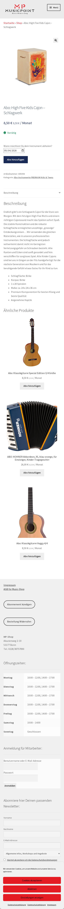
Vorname (8, 817)
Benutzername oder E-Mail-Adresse (22, 760)
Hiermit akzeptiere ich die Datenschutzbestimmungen (32, 860)
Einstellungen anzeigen (32, 897)
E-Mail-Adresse (10, 840)
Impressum (51, 905)
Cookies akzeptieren (32, 880)
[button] (55, 40)
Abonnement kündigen (19, 604)
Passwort (9, 772)
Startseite (9, 22)
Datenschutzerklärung (17, 905)
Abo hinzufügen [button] (32, 385)
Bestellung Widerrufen (19, 621)
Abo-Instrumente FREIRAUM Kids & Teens (33, 177)
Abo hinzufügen (15, 159)
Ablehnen (32, 889)
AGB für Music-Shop (14, 589)
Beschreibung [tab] (11, 192)
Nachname (8, 829)
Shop (19, 22)
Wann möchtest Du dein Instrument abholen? (28, 146)
